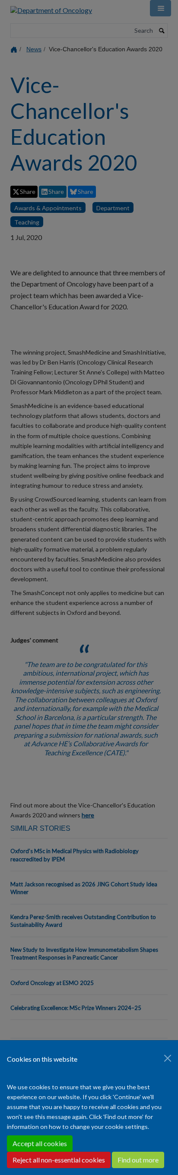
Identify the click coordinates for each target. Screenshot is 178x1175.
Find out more (138, 1160)
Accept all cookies (40, 1143)
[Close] (168, 1058)
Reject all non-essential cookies (59, 1160)
